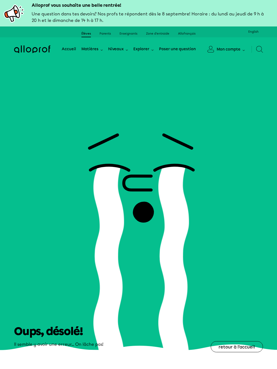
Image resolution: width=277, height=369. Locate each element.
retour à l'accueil (237, 347)
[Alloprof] (32, 49)
